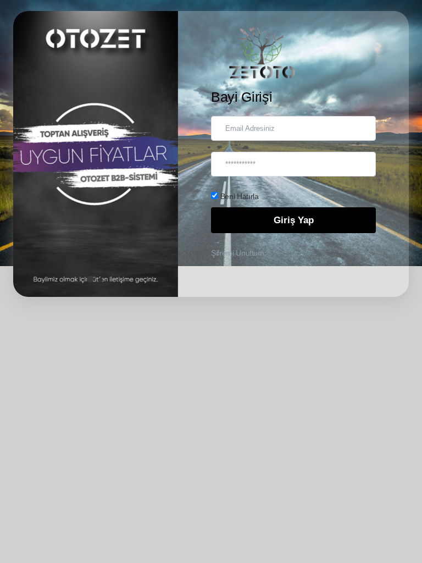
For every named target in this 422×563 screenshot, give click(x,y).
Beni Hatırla (238, 196)
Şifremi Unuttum (237, 253)
